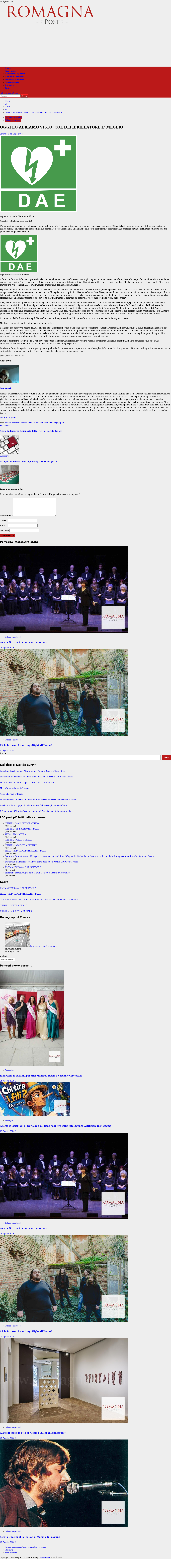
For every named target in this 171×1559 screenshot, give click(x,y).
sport (61, 422)
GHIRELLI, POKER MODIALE (18, 839)
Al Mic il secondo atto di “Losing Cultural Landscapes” (33, 1432)
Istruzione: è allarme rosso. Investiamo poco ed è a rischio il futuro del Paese (36, 776)
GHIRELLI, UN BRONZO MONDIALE (22, 828)
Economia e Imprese (15, 79)
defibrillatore (42, 422)
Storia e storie (12, 82)
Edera (50, 422)
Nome (4, 520)
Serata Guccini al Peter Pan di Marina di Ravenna (30, 1536)
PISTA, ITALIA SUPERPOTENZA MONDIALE (25, 850)
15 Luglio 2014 (16, 133)
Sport (7, 88)
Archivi (3, 956)
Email (4, 525)
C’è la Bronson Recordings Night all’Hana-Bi (26, 745)
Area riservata (11, 1552)
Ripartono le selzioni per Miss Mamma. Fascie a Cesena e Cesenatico (32, 771)
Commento (6, 515)
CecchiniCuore (26, 422)
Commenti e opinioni (15, 73)
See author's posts (8, 417)
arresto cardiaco (12, 422)
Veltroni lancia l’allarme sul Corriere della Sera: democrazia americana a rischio (38, 799)
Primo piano (10, 70)
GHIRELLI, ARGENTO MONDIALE (21, 845)
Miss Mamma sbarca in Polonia (15, 788)
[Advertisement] (85, 47)
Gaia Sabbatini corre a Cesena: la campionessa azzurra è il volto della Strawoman (39, 899)
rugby (56, 422)
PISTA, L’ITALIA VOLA (15, 834)
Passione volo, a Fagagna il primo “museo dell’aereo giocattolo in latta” (34, 805)
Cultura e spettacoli (14, 76)
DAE (35, 422)
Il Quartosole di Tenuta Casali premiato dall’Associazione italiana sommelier (36, 811)
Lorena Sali (5, 133)
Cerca (3, 753)
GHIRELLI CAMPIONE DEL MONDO (22, 823)
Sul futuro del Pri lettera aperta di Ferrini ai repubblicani (27, 782)
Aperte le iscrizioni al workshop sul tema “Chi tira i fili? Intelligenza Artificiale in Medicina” (56, 1125)
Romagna (9, 1120)
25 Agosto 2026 (7, 647)
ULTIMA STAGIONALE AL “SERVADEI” (23, 867)
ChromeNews (44, 1557)
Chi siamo (9, 85)
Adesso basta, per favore (11, 794)
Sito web (4, 530)
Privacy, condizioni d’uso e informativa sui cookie (25, 1547)
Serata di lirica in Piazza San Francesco (24, 642)
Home (8, 68)
